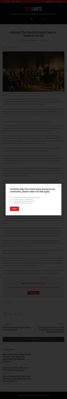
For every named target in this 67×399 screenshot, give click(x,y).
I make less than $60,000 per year (22, 203)
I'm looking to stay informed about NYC (23, 201)
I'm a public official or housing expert (22, 199)
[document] (33, 199)
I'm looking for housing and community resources (26, 197)
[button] (59, 186)
